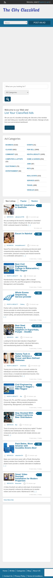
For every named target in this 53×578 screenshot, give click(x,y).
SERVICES (31, 180)
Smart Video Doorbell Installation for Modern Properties (26, 477)
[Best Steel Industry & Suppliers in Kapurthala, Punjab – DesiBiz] (9, 334)
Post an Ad (39, 23)
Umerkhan (23, 365)
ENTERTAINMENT (12, 171)
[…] (29, 225)
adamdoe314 (19, 455)
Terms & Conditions (35, 576)
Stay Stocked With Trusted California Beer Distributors (24, 415)
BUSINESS (9, 145)
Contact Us (8, 576)
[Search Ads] (8, 99)
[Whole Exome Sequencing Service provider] (9, 301)
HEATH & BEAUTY (33, 154)
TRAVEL (30, 185)
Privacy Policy (20, 576)
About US (36, 571)
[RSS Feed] (5, 2)
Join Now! (9, 128)
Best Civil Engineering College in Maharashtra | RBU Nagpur (27, 267)
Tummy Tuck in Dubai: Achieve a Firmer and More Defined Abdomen (27, 357)
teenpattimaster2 (20, 245)
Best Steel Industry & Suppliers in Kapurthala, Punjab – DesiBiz (27, 328)
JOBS (29, 164)
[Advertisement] (26, 54)
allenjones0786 (19, 217)
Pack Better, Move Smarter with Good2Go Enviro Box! (26, 445)
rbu (21, 276)
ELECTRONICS (11, 166)
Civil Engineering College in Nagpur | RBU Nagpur (24, 386)
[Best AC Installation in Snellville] (9, 214)
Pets (29, 168)
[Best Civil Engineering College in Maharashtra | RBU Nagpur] (9, 273)
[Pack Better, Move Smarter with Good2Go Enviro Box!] (9, 453)
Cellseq (22, 304)
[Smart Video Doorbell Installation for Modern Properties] (9, 480)
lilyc (16, 425)
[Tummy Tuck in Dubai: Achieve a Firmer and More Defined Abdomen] (9, 363)
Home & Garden (33, 159)
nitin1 (16, 337)
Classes (9, 149)
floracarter (18, 483)
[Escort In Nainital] (9, 242)
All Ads (12, 571)
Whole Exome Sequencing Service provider (23, 294)
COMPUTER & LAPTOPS (14, 159)
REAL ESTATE (32, 176)
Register (41, 2)
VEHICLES (30, 190)
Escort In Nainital (23, 233)
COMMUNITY (10, 154)
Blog (29, 571)
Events (30, 145)
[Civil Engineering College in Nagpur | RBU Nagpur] (9, 393)
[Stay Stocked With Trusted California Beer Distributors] (9, 422)
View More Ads (9, 500)
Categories (21, 571)
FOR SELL (30, 149)
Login (47, 2)
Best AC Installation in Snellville (25, 206)
